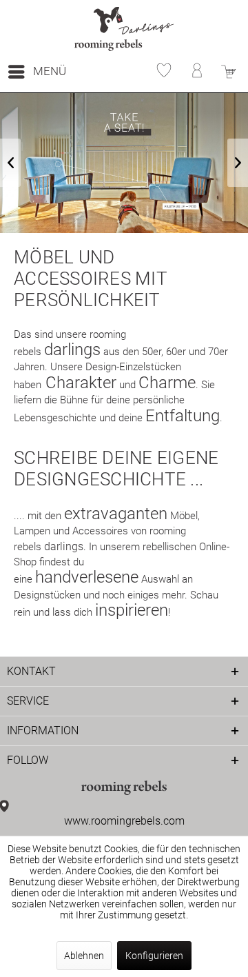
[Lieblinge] (160, 71)
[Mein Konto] (193, 71)
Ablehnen (84, 955)
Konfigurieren (154, 955)
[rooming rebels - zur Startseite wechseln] (124, 29)
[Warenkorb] (226, 71)
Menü (49, 71)
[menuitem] (36, 71)
